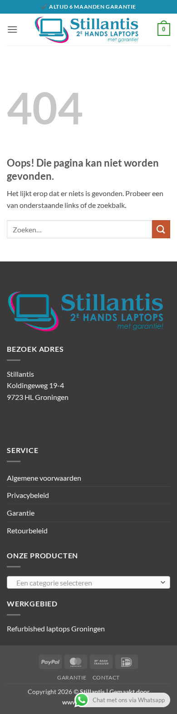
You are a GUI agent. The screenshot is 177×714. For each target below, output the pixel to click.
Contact (106, 677)
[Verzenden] (161, 229)
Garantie (20, 512)
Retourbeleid (27, 530)
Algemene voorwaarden (44, 477)
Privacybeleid (28, 495)
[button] (12, 29)
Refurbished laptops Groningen (56, 628)
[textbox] (86, 582)
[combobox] (88, 582)
